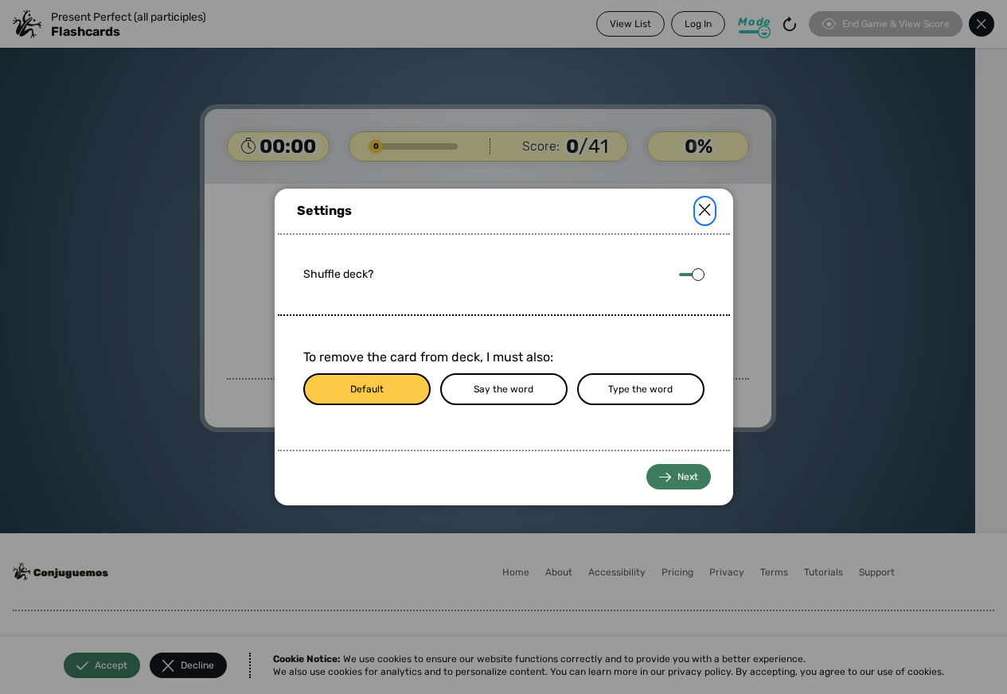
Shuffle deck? (338, 274)
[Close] (705, 210)
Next (687, 476)
